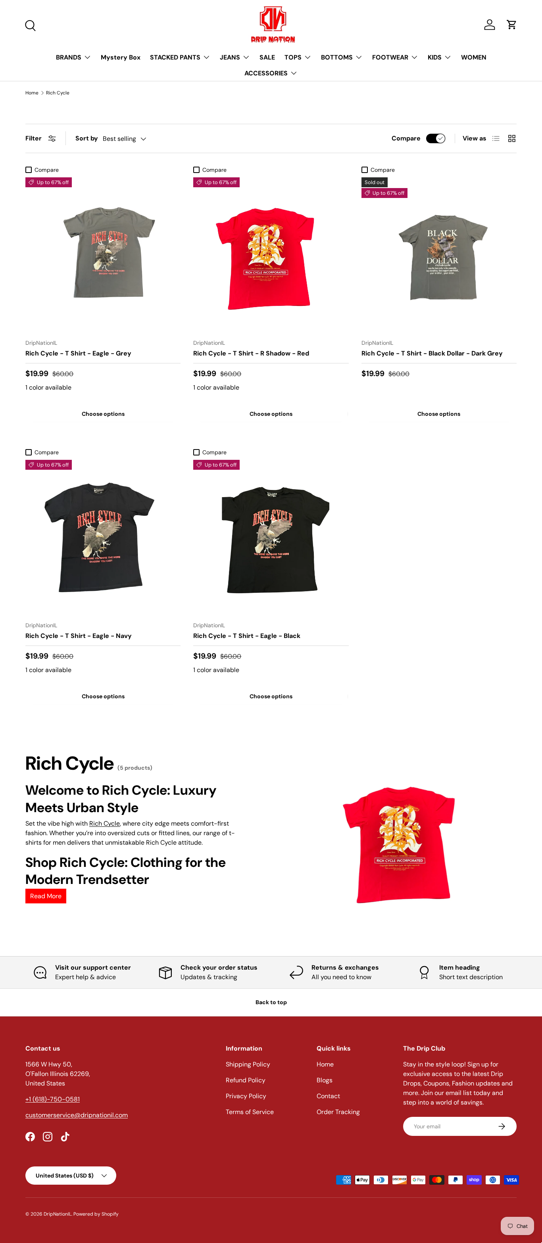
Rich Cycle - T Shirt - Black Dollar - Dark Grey (432, 353)
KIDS (435, 57)
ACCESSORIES (266, 73)
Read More (46, 896)
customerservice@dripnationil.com (76, 1115)
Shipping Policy (248, 1064)
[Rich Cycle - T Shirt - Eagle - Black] (270, 537)
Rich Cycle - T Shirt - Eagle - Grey (78, 353)
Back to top (271, 1002)
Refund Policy (245, 1080)
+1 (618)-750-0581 (52, 1099)
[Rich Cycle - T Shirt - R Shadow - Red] (270, 254)
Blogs (325, 1080)
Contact (328, 1096)
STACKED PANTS (175, 57)
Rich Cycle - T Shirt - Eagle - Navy (78, 636)
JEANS (230, 57)
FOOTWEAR (390, 57)
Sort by (86, 138)
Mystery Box (120, 57)
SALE (267, 57)
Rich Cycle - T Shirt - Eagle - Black (246, 636)
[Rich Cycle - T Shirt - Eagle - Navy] (103, 537)
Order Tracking (338, 1112)
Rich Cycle (57, 92)
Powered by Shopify (96, 1214)
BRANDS (68, 57)
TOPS (293, 57)
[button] (512, 24)
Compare (406, 138)
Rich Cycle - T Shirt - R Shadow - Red (251, 353)
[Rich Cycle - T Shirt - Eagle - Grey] (103, 254)
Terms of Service (250, 1112)
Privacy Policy (246, 1096)
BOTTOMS (337, 57)
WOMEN (473, 57)
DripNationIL (57, 1214)
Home (31, 92)
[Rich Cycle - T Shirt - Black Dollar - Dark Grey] (439, 254)
